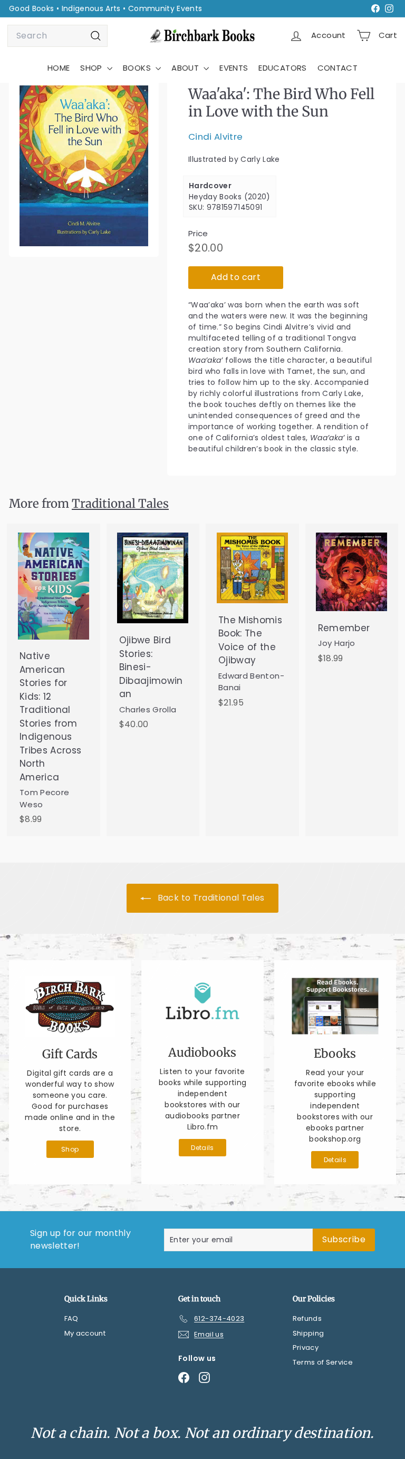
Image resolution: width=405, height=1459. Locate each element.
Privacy (306, 1347)
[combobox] (57, 36)
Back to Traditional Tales (209, 898)
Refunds (307, 1318)
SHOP (92, 67)
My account (85, 1333)
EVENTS (233, 67)
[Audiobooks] (202, 1005)
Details (202, 1147)
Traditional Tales (120, 503)
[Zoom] (84, 165)
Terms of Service (323, 1362)
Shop (70, 1149)
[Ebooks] (335, 1006)
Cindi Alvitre (215, 136)
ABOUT (186, 67)
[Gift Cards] (70, 1006)
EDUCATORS (282, 67)
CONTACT (337, 67)
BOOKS (138, 67)
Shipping (308, 1333)
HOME (58, 67)
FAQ (71, 1318)
